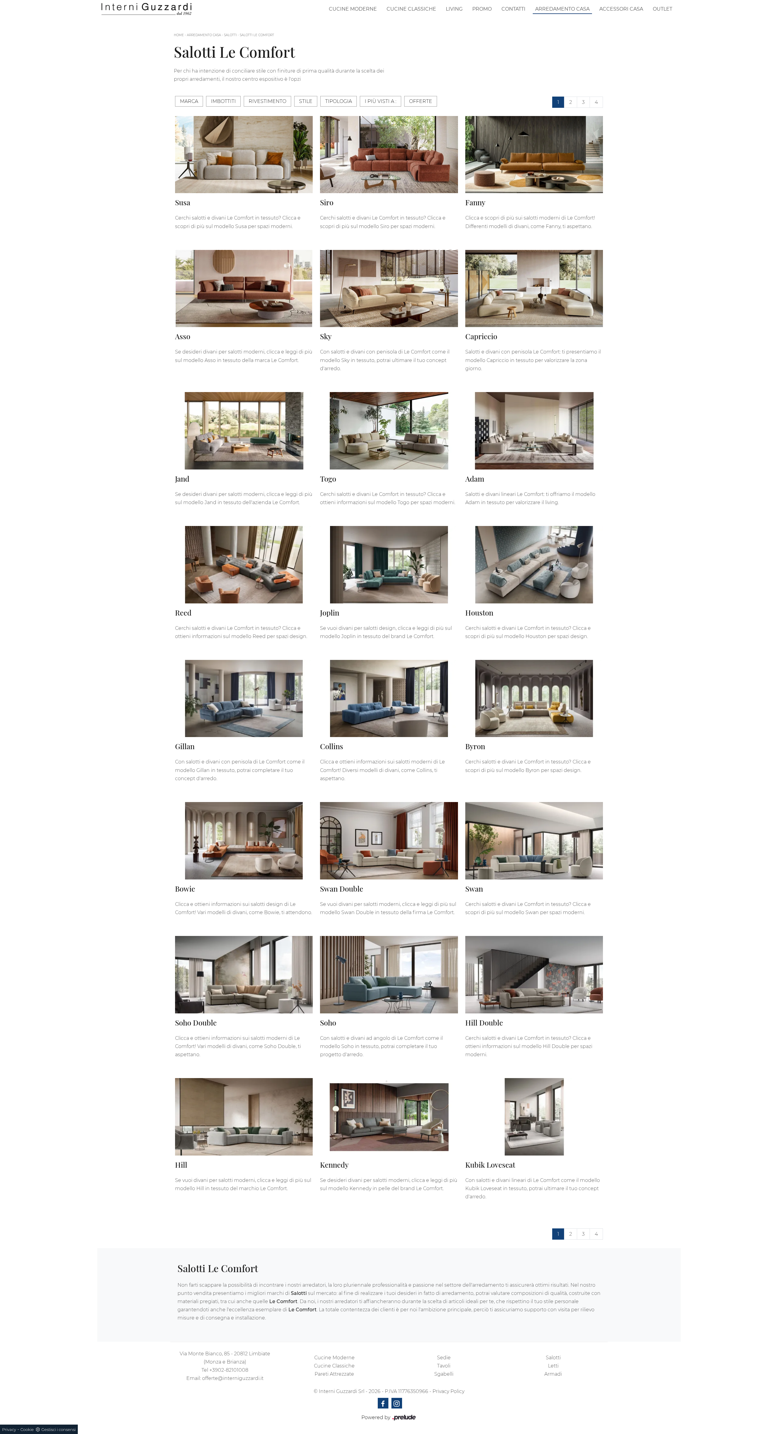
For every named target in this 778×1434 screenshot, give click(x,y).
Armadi (553, 1374)
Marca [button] (189, 101)
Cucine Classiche (411, 9)
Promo (482, 9)
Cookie (27, 1429)
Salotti (230, 35)
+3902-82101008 (228, 1370)
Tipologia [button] (338, 101)
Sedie (444, 1358)
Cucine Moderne (353, 9)
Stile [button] (305, 101)
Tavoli (443, 1366)
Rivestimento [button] (267, 101)
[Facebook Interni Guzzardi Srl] (383, 1403)
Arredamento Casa (562, 9)
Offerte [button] (420, 101)
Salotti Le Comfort (257, 35)
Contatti (513, 9)
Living (454, 9)
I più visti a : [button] (380, 101)
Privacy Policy (448, 1391)
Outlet (662, 9)
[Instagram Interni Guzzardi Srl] (396, 1403)
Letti (553, 1366)
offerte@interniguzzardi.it (232, 1378)
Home (179, 35)
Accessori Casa (621, 9)
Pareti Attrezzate (334, 1374)
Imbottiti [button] (223, 101)
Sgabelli (443, 1374)
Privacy (9, 1429)
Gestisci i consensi (58, 1429)
